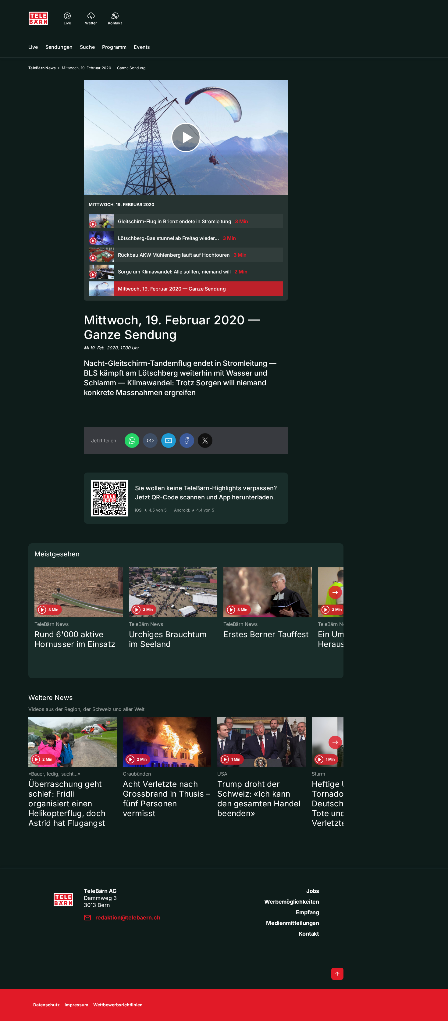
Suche (87, 47)
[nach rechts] (335, 592)
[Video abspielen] (186, 137)
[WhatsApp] (132, 440)
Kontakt (309, 933)
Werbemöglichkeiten (291, 901)
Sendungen (59, 47)
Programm (114, 47)
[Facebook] (187, 440)
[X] (205, 440)
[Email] (168, 440)
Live (33, 47)
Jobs (312, 891)
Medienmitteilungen (292, 923)
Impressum (76, 1004)
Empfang (307, 912)
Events (142, 47)
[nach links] (36, 592)
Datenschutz (46, 1004)
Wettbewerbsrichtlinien (118, 1004)
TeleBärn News (42, 68)
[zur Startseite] (38, 18)
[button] (150, 440)
